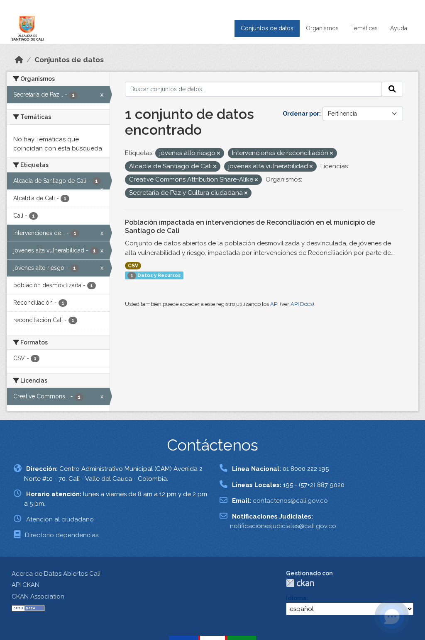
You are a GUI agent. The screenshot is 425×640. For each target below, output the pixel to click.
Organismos (322, 28)
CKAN (300, 583)
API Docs (302, 304)
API (274, 304)
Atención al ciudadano (60, 519)
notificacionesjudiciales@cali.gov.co (283, 526)
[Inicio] (19, 60)
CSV (133, 266)
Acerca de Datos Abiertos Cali (56, 573)
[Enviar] (392, 89)
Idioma (296, 598)
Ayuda (398, 28)
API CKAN (25, 585)
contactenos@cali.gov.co (290, 500)
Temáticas (364, 28)
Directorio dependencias (61, 535)
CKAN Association (38, 596)
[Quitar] (218, 153)
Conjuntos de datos (267, 28)
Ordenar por (301, 113)
